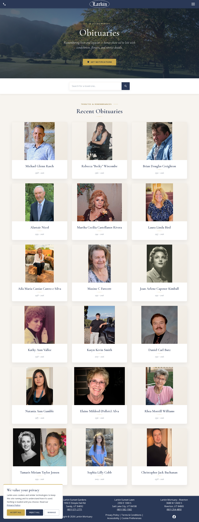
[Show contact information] (4, 4)
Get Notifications (99, 62)
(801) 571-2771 (74, 509)
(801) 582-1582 (124, 509)
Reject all (34, 512)
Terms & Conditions (131, 514)
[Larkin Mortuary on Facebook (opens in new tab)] (174, 516)
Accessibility (113, 518)
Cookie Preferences (131, 518)
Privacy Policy (13, 505)
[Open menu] (193, 4)
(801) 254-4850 (174, 509)
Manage (52, 512)
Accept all (15, 512)
